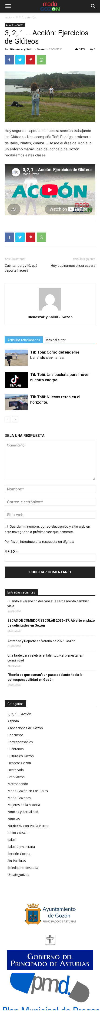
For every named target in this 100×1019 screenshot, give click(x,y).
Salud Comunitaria (21, 846)
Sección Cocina (18, 853)
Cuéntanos (15, 749)
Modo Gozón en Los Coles (27, 791)
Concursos (15, 735)
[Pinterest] (30, 59)
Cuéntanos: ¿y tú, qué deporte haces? (21, 268)
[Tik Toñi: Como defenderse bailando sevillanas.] (16, 358)
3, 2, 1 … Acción (19, 714)
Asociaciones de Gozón (25, 728)
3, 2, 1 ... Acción (26, 17)
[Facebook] (9, 59)
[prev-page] (7, 419)
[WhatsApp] (41, 59)
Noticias (13, 819)
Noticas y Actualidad (22, 812)
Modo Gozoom (19, 798)
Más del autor (56, 340)
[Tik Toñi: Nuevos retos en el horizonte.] (16, 402)
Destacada (15, 770)
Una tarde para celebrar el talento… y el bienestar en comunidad (45, 658)
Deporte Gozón (19, 763)
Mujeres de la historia (23, 805)
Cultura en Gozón (20, 756)
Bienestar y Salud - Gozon (28, 49)
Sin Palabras (16, 860)
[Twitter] (20, 59)
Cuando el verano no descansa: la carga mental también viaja (48, 603)
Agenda (13, 721)
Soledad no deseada (22, 867)
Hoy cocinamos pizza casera (73, 265)
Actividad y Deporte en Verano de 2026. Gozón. (41, 641)
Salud (11, 839)
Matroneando (17, 784)
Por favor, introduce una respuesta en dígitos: (39, 541)
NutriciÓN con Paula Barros (28, 825)
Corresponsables (20, 742)
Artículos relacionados (23, 340)
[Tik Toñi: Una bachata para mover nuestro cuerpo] (16, 380)
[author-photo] (50, 310)
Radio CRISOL (17, 832)
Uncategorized (18, 874)
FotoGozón (16, 777)
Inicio (8, 17)
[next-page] (15, 419)
